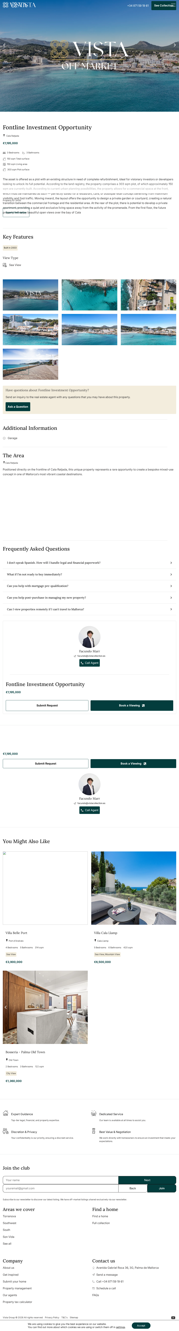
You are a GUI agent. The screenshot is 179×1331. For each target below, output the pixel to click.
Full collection (101, 1223)
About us (8, 1267)
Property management (17, 1288)
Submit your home (14, 1281)
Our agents (10, 1295)
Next (147, 1180)
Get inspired (11, 1274)
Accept (141, 1325)
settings (120, 1327)
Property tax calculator (17, 1302)
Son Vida (8, 1237)
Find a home (100, 1216)
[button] (16, 212)
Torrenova (9, 1216)
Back (133, 1188)
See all (7, 1243)
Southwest (9, 1223)
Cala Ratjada (12, 136)
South (6, 1230)
